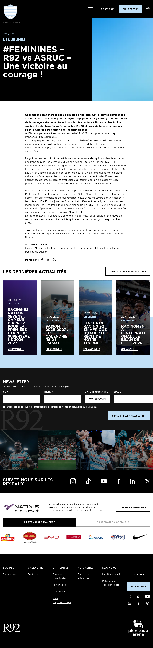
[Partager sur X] (54, 260)
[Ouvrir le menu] (90, 9)
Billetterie (138, 586)
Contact (138, 574)
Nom (5, 392)
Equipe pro (9, 574)
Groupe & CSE (61, 592)
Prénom (48, 392)
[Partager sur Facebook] (42, 260)
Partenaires (59, 585)
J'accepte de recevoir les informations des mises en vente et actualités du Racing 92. (51, 407)
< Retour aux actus (11, 22)
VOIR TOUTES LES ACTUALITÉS (127, 271)
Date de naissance (96, 392)
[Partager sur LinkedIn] (47, 260)
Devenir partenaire (133, 507)
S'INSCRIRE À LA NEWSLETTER (129, 415)
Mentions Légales (112, 574)
